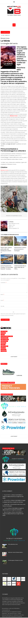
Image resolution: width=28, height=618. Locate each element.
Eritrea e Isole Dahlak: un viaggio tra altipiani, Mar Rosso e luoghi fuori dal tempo (13, 496)
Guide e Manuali (4, 337)
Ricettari (3, 347)
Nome (2, 294)
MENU (14, 1)
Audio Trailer (4, 331)
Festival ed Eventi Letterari (6, 336)
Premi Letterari (4, 346)
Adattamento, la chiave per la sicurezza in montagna (20, 249)
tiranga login (6, 504)
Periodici (3, 344)
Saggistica (3, 349)
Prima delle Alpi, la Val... (13, 544)
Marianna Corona (4, 170)
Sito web (2, 306)
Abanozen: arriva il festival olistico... (15, 552)
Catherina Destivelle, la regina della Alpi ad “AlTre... (20, 267)
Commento (3, 282)
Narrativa (7, 35)
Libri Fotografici (4, 339)
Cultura (2, 35)
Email (2, 300)
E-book (2, 334)
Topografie (3, 351)
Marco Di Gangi (7, 512)
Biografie (3, 332)
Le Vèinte (5, 40)
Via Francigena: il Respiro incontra (15, 560)
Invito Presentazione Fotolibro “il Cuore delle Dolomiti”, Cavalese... (7, 267)
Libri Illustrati (4, 341)
